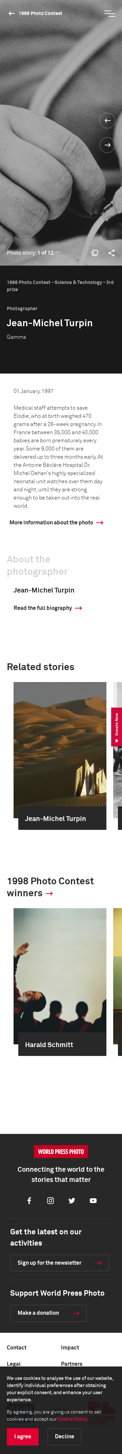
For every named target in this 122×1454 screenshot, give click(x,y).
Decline (64, 1436)
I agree (22, 1436)
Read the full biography (43, 608)
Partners (71, 1364)
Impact (70, 1347)
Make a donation (38, 1313)
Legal (14, 1364)
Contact (16, 1347)
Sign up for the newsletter (49, 1263)
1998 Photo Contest (40, 13)
